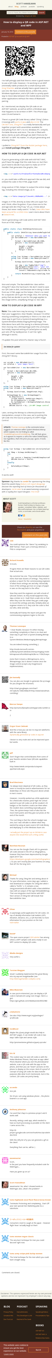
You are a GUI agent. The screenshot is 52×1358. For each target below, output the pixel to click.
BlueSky (29, 527)
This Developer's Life (24, 1315)
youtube (32, 6)
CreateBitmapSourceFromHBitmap (17, 434)
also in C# (34, 122)
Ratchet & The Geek (24, 1319)
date (34, 16)
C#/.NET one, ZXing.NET (12, 124)
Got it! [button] (38, 1350)
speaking (40, 6)
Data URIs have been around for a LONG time (26, 210)
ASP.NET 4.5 (40, 1331)
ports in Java (20, 122)
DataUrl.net (9, 214)
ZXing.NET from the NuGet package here (29, 145)
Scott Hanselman (26, 3)
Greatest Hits (8, 1315)
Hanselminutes (22, 1312)
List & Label (16, 489)
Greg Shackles (8, 88)
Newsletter (28, 519)
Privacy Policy (8, 1312)
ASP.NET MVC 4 (41, 1334)
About (20, 519)
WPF (28, 36)
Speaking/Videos (42, 1312)
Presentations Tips (42, 1315)
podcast (24, 6)
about (10, 6)
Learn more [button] (9, 1354)
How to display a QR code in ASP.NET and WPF (26, 23)
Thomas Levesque (18, 427)
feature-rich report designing (33, 484)
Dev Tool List (8, 1319)
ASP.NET (12, 36)
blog (17, 6)
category (27, 16)
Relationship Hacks (42, 1338)
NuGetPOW (20, 36)
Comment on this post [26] (25, 32)
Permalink (21, 530)
